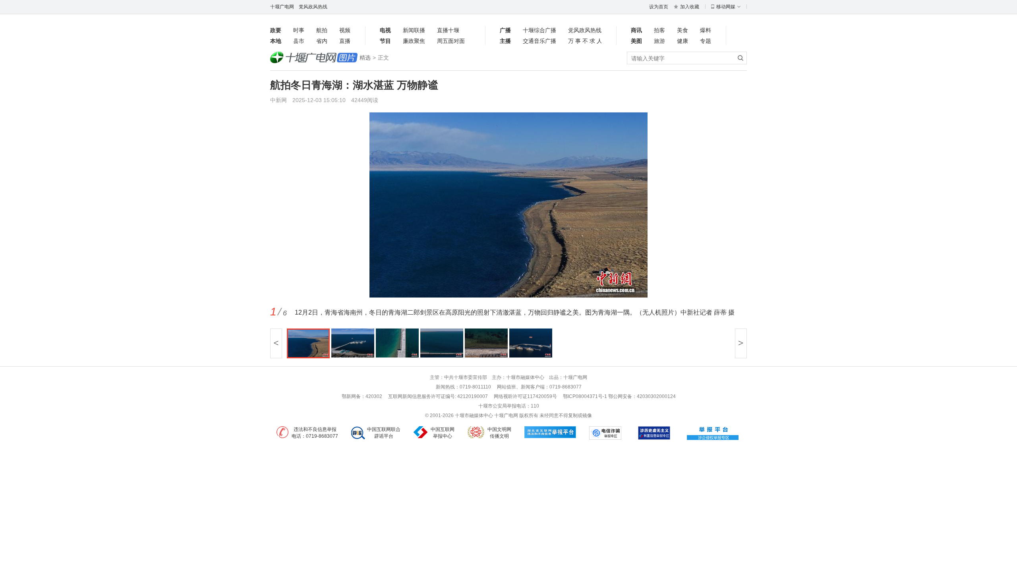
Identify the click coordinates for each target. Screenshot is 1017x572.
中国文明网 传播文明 (499, 433)
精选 (365, 57)
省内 (321, 41)
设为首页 (658, 7)
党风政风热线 (313, 7)
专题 (705, 41)
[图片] (314, 58)
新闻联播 (414, 30)
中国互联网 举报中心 (442, 433)
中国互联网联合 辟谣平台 (383, 433)
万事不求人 (584, 41)
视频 (344, 30)
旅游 (659, 41)
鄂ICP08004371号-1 (585, 396)
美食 (682, 30)
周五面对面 (451, 41)
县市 (298, 41)
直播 (344, 41)
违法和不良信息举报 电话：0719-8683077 (315, 433)
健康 (682, 41)
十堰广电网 (282, 7)
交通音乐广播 (539, 41)
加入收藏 (689, 7)
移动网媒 (725, 7)
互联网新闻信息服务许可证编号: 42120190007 (438, 396)
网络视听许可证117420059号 (525, 396)
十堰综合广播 (539, 30)
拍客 (659, 30)
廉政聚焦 (414, 41)
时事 (298, 30)
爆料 (705, 30)
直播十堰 (448, 30)
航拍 (321, 30)
